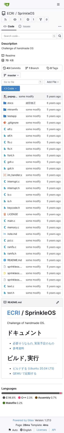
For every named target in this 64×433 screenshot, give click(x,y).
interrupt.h (13, 188)
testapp (12, 115)
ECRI (10, 13)
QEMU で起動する (24, 373)
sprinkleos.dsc (14, 273)
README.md (14, 260)
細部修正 (31, 102)
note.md (12, 233)
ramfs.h (11, 253)
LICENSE (12, 214)
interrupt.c (13, 181)
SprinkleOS (26, 13)
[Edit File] (57, 302)
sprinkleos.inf (14, 279)
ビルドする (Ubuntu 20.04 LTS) (33, 368)
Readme (10, 55)
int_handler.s (14, 174)
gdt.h (10, 168)
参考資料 (18, 348)
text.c (10, 286)
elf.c (9, 129)
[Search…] (60, 36)
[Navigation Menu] (58, 4)
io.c (9, 194)
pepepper (13, 96)
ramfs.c (11, 246)
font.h (10, 155)
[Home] (7, 4)
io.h (9, 201)
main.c (11, 220)
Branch (34, 68)
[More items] (60, 26)
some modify (26, 96)
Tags (54, 68)
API (54, 429)
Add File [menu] (51, 81)
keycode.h (13, 207)
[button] (15, 19)
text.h (10, 292)
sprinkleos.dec (14, 266)
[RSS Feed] (5, 19)
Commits (14, 68)
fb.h (9, 148)
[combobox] (22, 82)
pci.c (10, 240)
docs (10, 102)
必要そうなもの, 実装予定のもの (33, 343)
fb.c (9, 142)
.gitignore (12, 122)
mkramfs (12, 109)
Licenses (42, 429)
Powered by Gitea (23, 420)
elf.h (9, 135)
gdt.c (10, 161)
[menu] (13, 429)
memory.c (13, 227)
